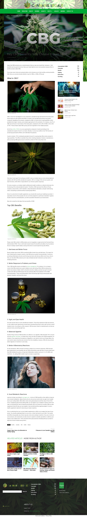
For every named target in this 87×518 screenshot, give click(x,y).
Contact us (70, 11)
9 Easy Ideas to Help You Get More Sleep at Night (14, 469)
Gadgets (43, 11)
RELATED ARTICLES (14, 438)
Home (8, 15)
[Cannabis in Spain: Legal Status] (14, 448)
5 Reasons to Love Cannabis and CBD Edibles (45, 431)
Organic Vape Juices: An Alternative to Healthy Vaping (17, 431)
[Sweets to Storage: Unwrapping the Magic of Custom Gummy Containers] (60, 106)
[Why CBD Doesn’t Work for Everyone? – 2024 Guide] (30, 462)
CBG (21, 424)
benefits (12, 424)
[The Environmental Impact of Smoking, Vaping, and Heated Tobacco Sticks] (47, 462)
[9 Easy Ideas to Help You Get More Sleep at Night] (14, 462)
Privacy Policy (62, 490)
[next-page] (10, 474)
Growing (37, 11)
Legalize (56, 11)
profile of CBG (15, 129)
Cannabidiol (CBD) (14, 15)
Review (29, 424)
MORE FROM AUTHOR (32, 438)
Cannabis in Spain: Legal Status (70, 115)
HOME (18, 11)
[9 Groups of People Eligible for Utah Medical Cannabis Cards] (60, 100)
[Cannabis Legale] (43, 4)
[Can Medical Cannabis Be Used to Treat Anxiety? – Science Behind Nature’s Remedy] (69, 89)
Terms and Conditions (64, 492)
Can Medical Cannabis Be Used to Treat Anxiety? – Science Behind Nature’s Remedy (68, 92)
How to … (50, 11)
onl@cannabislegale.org (34, 511)
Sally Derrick (61, 95)
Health (31, 11)
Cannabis (16, 50)
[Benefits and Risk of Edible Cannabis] (30, 448)
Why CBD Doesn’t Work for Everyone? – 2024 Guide (29, 469)
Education (24, 11)
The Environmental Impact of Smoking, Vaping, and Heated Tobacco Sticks (47, 470)
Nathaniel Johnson (12, 57)
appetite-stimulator (16, 336)
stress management (32, 266)
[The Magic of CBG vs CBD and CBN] (47, 448)
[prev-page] (8, 474)
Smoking (62, 11)
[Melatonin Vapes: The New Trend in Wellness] (60, 111)
